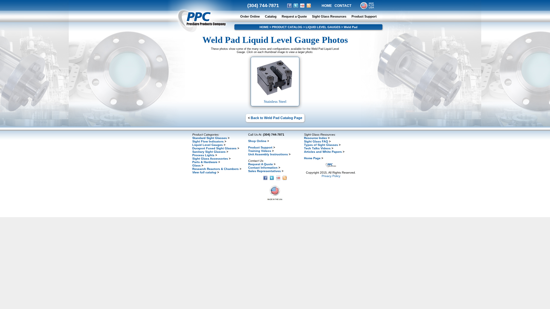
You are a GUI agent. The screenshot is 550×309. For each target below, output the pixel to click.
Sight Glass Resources (329, 16)
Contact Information (263, 167)
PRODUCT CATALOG (287, 27)
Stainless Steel (275, 101)
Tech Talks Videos (317, 148)
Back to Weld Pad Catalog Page (276, 118)
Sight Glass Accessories (210, 158)
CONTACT (343, 6)
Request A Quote (260, 164)
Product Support (364, 16)
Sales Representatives (264, 171)
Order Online (250, 16)
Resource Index (315, 138)
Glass (196, 165)
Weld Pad (351, 27)
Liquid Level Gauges (207, 145)
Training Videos (259, 151)
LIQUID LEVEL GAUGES (323, 27)
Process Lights (203, 155)
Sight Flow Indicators (208, 141)
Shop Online (257, 141)
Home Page (312, 158)
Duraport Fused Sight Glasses (214, 148)
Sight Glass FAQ (316, 141)
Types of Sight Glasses (321, 145)
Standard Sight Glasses (209, 138)
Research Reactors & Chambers (215, 169)
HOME (327, 6)
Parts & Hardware (204, 162)
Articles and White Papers (323, 151)
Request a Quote (295, 16)
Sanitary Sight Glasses (209, 151)
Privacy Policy (331, 176)
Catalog (271, 16)
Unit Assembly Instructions (268, 154)
